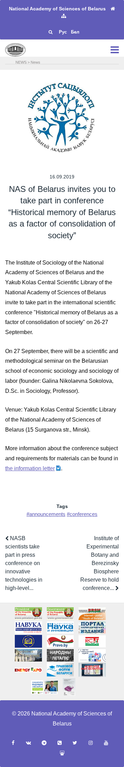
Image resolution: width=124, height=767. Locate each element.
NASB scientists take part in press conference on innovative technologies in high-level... (23, 563)
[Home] (113, 8)
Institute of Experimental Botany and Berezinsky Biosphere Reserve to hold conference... (99, 563)
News (35, 62)
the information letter (30, 468)
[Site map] (63, 16)
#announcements (46, 514)
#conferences (82, 514)
